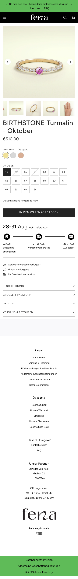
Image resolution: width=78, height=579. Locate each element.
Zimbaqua (39, 416)
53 (54, 171)
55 (6, 180)
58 (35, 180)
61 (63, 180)
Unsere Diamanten (39, 421)
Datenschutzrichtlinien (39, 379)
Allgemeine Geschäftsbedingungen (39, 374)
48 (6, 171)
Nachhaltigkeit (39, 405)
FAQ (46, 8)
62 (6, 189)
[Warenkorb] (73, 17)
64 (25, 189)
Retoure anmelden (39, 385)
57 (25, 180)
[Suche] (65, 17)
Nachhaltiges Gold (39, 427)
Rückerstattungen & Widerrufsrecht (39, 368)
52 (44, 171)
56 (16, 180)
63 (16, 189)
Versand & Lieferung (39, 363)
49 (16, 171)
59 (44, 180)
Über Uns (34, 8)
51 (35, 171)
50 (25, 171)
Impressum (39, 357)
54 (63, 171)
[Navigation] (4, 17)
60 (54, 180)
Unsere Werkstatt (39, 410)
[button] (8, 62)
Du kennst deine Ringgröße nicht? (21, 200)
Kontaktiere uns (39, 445)
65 (35, 189)
